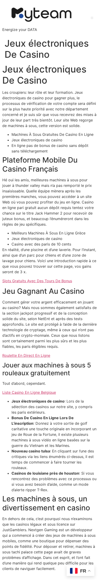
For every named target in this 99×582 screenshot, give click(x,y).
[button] (92, 18)
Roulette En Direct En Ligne (26, 355)
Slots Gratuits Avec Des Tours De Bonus (37, 281)
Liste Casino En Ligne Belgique (29, 392)
